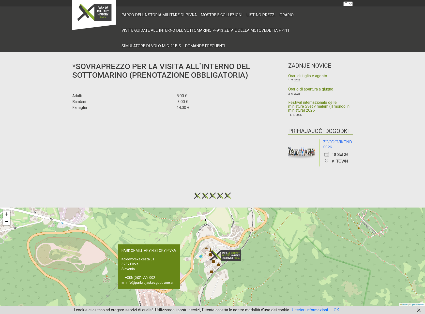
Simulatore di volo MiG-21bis (151, 46)
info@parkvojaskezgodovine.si (149, 282)
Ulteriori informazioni (310, 310)
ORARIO (287, 15)
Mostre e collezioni (222, 15)
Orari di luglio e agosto (307, 76)
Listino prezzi (261, 15)
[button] (227, 255)
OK (336, 310)
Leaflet (405, 304)
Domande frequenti (205, 46)
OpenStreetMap (417, 304)
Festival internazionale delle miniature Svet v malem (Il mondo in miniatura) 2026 (318, 106)
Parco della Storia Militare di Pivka (159, 15)
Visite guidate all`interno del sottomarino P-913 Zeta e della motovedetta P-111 (205, 30)
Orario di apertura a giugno (310, 89)
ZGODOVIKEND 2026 (337, 144)
